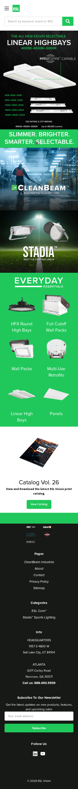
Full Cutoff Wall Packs (56, 327)
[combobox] (39, 21)
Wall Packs (21, 368)
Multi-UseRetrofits (56, 371)
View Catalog (39, 504)
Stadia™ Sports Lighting (39, 617)
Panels (56, 413)
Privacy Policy (39, 581)
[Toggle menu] (7, 8)
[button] (36, 143)
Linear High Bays (22, 416)
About (39, 568)
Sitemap (39, 588)
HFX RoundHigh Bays (21, 327)
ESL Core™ (39, 610)
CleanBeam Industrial (39, 562)
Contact (39, 575)
